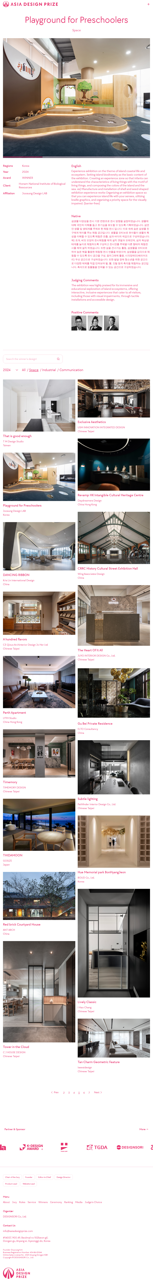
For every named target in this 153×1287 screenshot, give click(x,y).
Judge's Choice (93, 1202)
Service (32, 1202)
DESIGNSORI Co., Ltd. (14, 1216)
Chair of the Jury (12, 1177)
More (142, 1129)
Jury (14, 1202)
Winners (43, 1202)
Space (34, 370)
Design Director (64, 1177)
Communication (71, 370)
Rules (22, 1202)
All (24, 370)
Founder (28, 1177)
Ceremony (56, 1202)
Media (78, 1202)
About (6, 1202)
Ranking (68, 1202)
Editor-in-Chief (44, 1177)
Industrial (49, 370)
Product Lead (11, 1184)
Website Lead (29, 1184)
